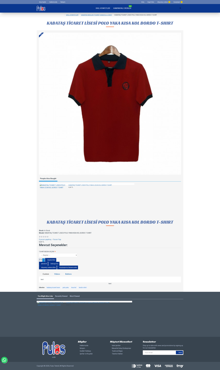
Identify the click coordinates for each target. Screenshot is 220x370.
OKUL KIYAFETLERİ (72, 15)
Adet (40, 260)
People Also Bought (48, 178)
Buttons (68, 274)
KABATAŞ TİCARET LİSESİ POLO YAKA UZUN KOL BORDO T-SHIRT (90, 185)
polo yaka (66, 287)
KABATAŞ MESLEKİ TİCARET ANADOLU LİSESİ (96, 15)
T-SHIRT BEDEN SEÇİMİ (46, 251)
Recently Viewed (61, 296)
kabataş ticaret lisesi (53, 287)
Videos (57, 274)
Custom (46, 274)
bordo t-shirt (83, 287)
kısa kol (73, 287)
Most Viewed (75, 296)
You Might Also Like (45, 296)
